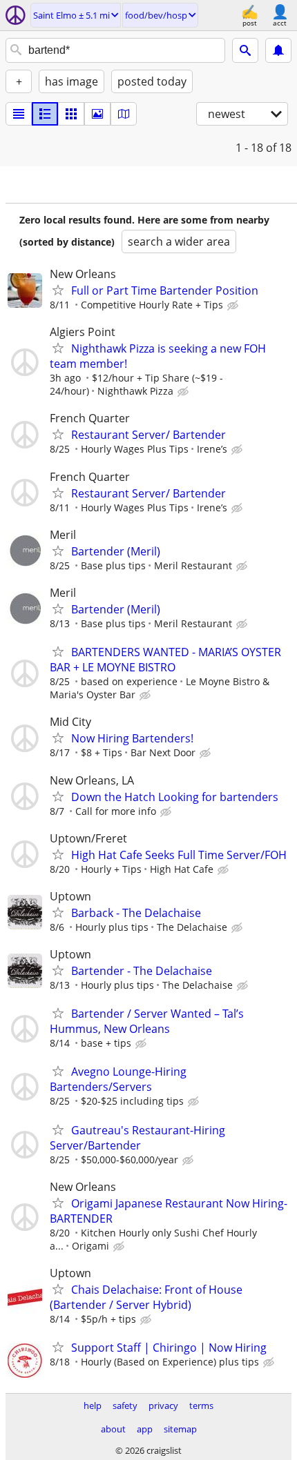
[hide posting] (234, 305)
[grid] (71, 114)
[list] (19, 114)
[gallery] (97, 114)
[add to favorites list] (58, 290)
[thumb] (45, 114)
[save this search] (278, 50)
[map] (124, 114)
